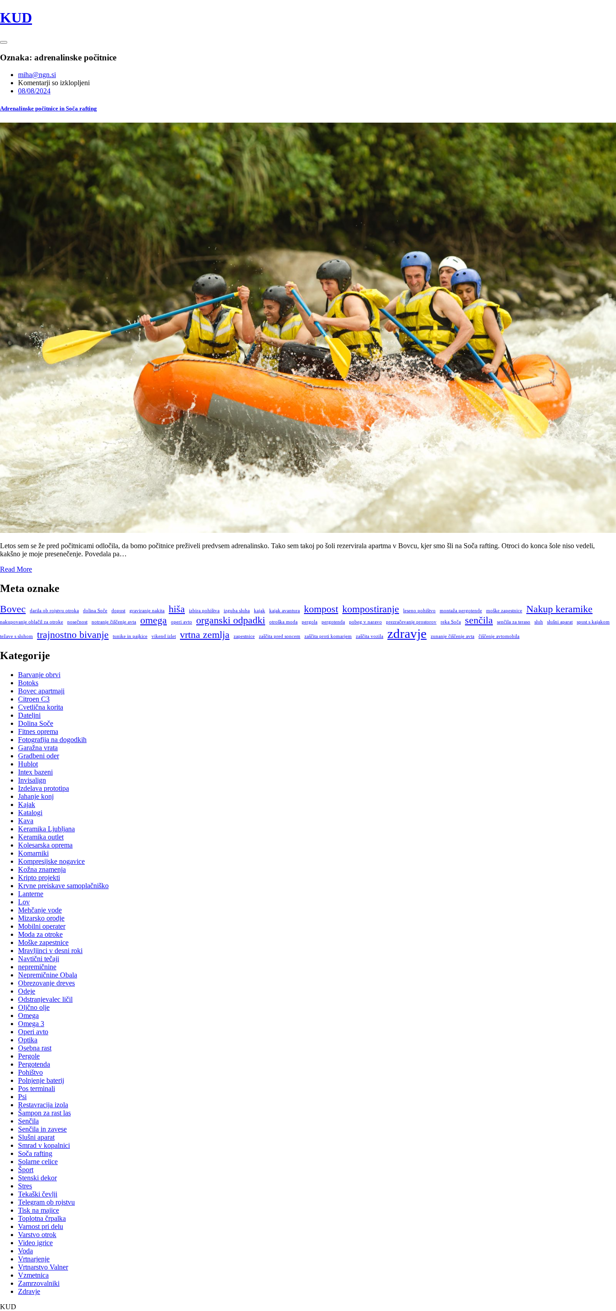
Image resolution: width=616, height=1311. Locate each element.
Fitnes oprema (38, 731)
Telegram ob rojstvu (46, 1202)
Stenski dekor (37, 1178)
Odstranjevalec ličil (45, 999)
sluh (538, 621)
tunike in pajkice (130, 636)
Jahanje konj (36, 796)
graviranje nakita (147, 610)
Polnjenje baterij (41, 1080)
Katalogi (30, 812)
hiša (177, 609)
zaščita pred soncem (279, 636)
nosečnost (77, 621)
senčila (479, 620)
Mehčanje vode (40, 910)
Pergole (29, 1056)
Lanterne (30, 894)
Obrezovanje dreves (46, 983)
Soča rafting (35, 1153)
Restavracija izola (43, 1105)
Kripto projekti (39, 877)
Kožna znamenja (42, 869)
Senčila (28, 1121)
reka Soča (451, 621)
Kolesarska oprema (45, 845)
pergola (309, 621)
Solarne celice (38, 1161)
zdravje (407, 633)
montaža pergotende (461, 610)
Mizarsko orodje (41, 918)
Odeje (26, 991)
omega (153, 620)
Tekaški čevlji (37, 1194)
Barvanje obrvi (39, 674)
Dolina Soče (35, 723)
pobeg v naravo (365, 621)
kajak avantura (284, 610)
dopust (118, 610)
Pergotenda (34, 1064)
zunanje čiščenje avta (452, 636)
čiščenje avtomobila (498, 636)
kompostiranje (370, 609)
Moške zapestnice (43, 942)
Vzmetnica (33, 1275)
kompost (321, 609)
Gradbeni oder (38, 756)
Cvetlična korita (40, 707)
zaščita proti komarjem (328, 636)
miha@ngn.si (37, 74)
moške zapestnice (504, 610)
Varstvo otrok (37, 1234)
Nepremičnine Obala (47, 975)
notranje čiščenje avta (114, 621)
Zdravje (29, 1291)
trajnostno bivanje (73, 634)
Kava (25, 821)
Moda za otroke (40, 934)
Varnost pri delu (40, 1226)
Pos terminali (36, 1088)
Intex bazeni (35, 772)
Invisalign (32, 780)
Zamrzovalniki (39, 1283)
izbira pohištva (204, 610)
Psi (22, 1096)
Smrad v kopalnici (44, 1145)
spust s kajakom (593, 621)
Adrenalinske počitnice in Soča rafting (48, 108)
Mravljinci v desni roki (50, 950)
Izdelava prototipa (43, 788)
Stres (25, 1186)
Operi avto (33, 1032)
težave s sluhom (16, 636)
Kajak (26, 804)
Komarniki (33, 853)
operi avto (181, 621)
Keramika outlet (41, 837)
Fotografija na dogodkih (52, 739)
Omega (28, 1015)
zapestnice (244, 636)
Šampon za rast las (44, 1113)
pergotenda (333, 621)
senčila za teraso (513, 621)
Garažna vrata (38, 748)
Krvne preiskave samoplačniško (63, 885)
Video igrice (35, 1243)
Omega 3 (31, 1023)
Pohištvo (30, 1072)
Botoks (28, 683)
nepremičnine (37, 967)
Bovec (13, 609)
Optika (27, 1040)
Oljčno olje (34, 1007)
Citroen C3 (34, 699)
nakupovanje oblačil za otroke (31, 621)
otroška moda (283, 621)
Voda (25, 1251)
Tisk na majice (38, 1210)
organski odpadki (230, 620)
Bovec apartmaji (41, 691)
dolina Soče (95, 610)
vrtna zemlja (205, 634)
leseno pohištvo (419, 610)
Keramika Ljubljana (46, 829)
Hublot (28, 764)
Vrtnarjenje (34, 1259)
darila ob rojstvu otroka (54, 610)
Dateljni (29, 715)
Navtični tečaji (38, 959)
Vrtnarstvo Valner (43, 1267)
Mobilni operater (41, 926)
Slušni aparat (36, 1137)
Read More (16, 569)
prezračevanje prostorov (411, 621)
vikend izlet (164, 636)
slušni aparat (560, 621)
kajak (259, 610)
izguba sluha (237, 610)
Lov (24, 902)
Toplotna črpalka (42, 1218)
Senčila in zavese (42, 1129)
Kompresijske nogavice (51, 861)
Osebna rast (34, 1048)
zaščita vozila (369, 636)
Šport (25, 1169)
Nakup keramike (559, 609)
